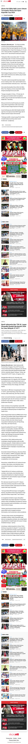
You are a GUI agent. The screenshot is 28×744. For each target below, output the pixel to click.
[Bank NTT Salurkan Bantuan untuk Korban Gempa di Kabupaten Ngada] (5, 255)
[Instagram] (19, 2)
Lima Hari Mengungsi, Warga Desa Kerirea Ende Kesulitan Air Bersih (17, 283)
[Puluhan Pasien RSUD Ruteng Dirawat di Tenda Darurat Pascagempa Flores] (5, 214)
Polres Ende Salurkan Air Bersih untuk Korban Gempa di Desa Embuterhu (17, 276)
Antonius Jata (12, 278)
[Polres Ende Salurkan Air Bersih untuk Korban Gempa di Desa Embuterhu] (5, 276)
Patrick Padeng (12, 194)
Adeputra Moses (12, 200)
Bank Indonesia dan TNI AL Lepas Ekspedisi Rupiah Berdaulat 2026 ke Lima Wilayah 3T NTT (18, 192)
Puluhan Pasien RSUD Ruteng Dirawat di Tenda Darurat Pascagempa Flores (16, 213)
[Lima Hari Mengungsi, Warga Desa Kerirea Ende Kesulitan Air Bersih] (5, 283)
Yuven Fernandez (8, 15)
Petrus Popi (11, 208)
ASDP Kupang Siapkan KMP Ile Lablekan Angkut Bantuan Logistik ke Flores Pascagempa (17, 248)
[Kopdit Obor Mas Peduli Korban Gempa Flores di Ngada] (5, 184)
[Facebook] (17, 2)
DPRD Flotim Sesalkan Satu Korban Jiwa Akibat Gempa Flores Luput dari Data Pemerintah (18, 262)
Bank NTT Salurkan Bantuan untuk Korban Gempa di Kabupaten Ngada (18, 254)
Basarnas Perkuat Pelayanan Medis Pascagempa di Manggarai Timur (18, 199)
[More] (24, 18)
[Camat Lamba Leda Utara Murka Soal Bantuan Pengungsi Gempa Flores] (5, 269)
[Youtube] (23, 2)
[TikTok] (21, 2)
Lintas (3, 6)
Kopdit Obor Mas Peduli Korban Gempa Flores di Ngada (16, 184)
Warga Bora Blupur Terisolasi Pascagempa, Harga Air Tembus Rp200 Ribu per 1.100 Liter (17, 206)
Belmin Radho (12, 187)
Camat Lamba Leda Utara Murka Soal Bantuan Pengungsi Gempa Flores (18, 268)
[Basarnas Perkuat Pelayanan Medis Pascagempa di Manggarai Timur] (5, 199)
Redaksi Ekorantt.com (13, 264)
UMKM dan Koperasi (13, 181)
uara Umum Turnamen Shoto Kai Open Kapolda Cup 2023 (12, 126)
